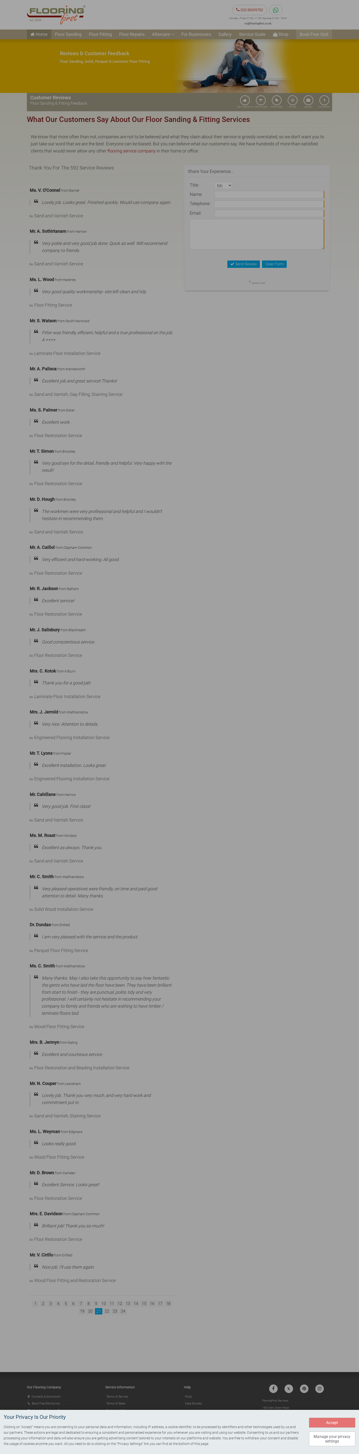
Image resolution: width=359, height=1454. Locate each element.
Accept (332, 1422)
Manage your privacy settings (332, 1439)
